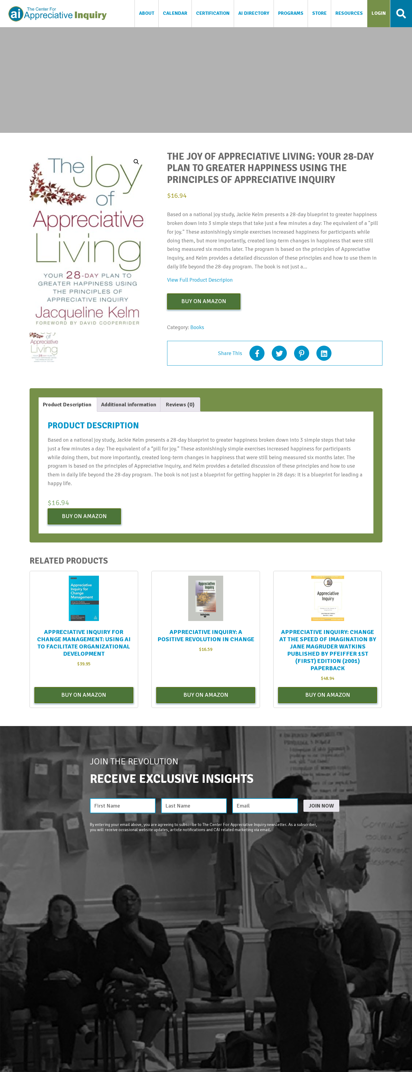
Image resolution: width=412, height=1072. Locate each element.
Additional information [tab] (128, 404)
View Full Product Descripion (200, 280)
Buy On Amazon (203, 301)
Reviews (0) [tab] (180, 404)
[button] (136, 161)
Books (197, 327)
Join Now (321, 805)
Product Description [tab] (67, 404)
